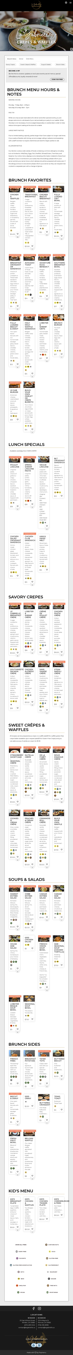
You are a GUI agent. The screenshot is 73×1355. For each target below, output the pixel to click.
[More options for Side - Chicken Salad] (32, 948)
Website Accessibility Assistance (37, 1339)
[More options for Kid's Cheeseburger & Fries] (61, 1215)
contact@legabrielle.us (26, 1327)
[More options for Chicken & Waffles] (17, 234)
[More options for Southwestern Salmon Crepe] (17, 708)
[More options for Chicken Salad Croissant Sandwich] (17, 576)
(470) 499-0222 (29, 1325)
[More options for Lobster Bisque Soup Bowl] (17, 1029)
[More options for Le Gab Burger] (17, 419)
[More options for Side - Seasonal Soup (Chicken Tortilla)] (61, 965)
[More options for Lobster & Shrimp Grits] (47, 358)
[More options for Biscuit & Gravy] (17, 1122)
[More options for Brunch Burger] (61, 354)
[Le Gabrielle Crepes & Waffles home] (36, 4)
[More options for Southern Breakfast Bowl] (61, 306)
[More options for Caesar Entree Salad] (47, 917)
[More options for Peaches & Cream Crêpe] (32, 864)
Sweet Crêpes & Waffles (28, 64)
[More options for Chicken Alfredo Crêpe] (32, 702)
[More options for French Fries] (17, 1083)
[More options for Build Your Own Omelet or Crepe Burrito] (32, 429)
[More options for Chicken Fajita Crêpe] (61, 652)
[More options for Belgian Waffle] (32, 1176)
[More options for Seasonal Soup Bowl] (32, 1019)
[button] (14, 211)
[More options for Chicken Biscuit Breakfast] (47, 232)
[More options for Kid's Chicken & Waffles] (32, 1229)
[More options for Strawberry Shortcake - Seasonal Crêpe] (17, 802)
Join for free (57, 79)
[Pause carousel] (71, 49)
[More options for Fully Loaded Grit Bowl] (61, 236)
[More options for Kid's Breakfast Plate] (17, 1227)
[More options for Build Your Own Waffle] (61, 849)
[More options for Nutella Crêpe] (32, 795)
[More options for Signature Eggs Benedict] (47, 296)
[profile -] (66, 3)
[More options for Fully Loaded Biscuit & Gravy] (17, 364)
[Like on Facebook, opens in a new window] (33, 1309)
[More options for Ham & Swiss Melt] (47, 570)
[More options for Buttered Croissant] (47, 1120)
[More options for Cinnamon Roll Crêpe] (47, 864)
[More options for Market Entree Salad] (17, 926)
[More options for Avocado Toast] (32, 298)
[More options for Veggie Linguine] (47, 526)
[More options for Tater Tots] (47, 1083)
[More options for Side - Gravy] (32, 1106)
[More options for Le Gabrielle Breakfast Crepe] (17, 653)
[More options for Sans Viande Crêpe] (47, 710)
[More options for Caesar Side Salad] (61, 917)
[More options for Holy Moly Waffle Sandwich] (32, 373)
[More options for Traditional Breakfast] (32, 246)
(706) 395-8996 (43, 1325)
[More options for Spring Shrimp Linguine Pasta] (32, 504)
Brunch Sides (60, 64)
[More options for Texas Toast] (61, 1109)
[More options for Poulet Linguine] (17, 506)
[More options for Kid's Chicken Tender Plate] (47, 1219)
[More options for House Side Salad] (17, 968)
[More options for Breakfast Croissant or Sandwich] (17, 306)
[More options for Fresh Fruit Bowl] (17, 1172)
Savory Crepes (10, 64)
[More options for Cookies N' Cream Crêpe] (17, 857)
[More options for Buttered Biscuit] (61, 1076)
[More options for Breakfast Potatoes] (32, 1086)
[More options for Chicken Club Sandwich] (32, 582)
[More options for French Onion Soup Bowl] (47, 987)
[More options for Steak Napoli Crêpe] (61, 704)
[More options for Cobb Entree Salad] (32, 927)
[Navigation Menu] (70, 2)
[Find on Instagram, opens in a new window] (39, 1309)
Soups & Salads (46, 64)
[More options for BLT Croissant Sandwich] (61, 496)
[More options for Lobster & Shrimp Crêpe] (32, 650)
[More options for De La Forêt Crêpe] (47, 791)
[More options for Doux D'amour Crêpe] (61, 799)
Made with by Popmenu (23, 1352)
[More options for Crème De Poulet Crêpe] (47, 652)
